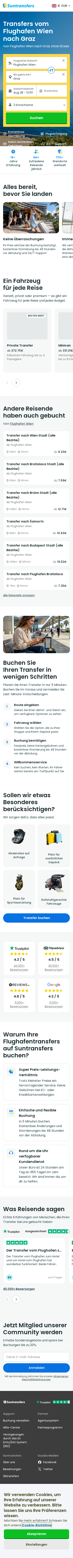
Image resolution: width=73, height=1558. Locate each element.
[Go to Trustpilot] (53, 1402)
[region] (36, 1521)
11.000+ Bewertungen (19, 1004)
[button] (63, 60)
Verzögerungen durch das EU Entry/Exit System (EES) (15, 1440)
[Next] (16, 383)
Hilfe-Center (11, 1427)
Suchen (36, 117)
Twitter (48, 1469)
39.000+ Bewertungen (54, 968)
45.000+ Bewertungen (19, 968)
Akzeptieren (36, 1534)
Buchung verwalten (16, 1420)
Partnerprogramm (50, 1427)
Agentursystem (48, 1420)
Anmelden (37, 1368)
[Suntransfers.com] (18, 5)
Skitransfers (11, 1476)
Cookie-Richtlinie (36, 1525)
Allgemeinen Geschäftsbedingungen (45, 1378)
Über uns (9, 1462)
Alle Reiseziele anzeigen (19, 595)
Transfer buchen (36, 918)
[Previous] (7, 383)
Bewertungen (12, 1469)
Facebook (49, 1462)
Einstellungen (36, 1544)
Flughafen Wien (21, 423)
